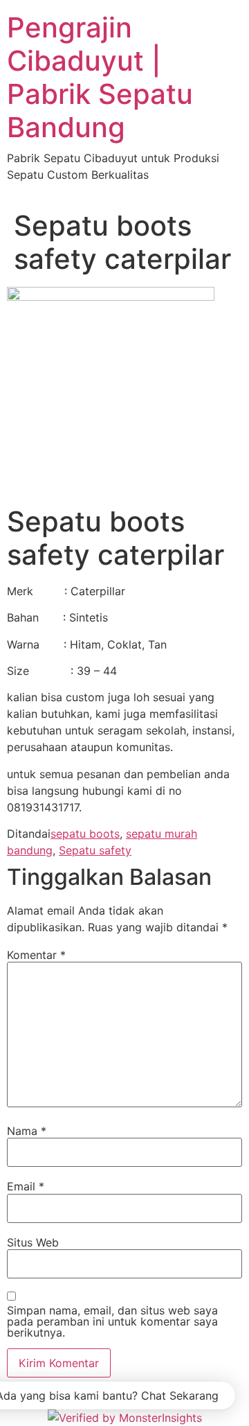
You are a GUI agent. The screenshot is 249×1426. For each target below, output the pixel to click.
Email (25, 1186)
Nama (26, 1130)
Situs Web (33, 1242)
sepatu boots (85, 833)
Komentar (36, 954)
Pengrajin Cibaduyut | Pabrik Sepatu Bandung (100, 77)
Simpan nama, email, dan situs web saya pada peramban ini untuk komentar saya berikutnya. (112, 1321)
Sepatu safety (95, 850)
